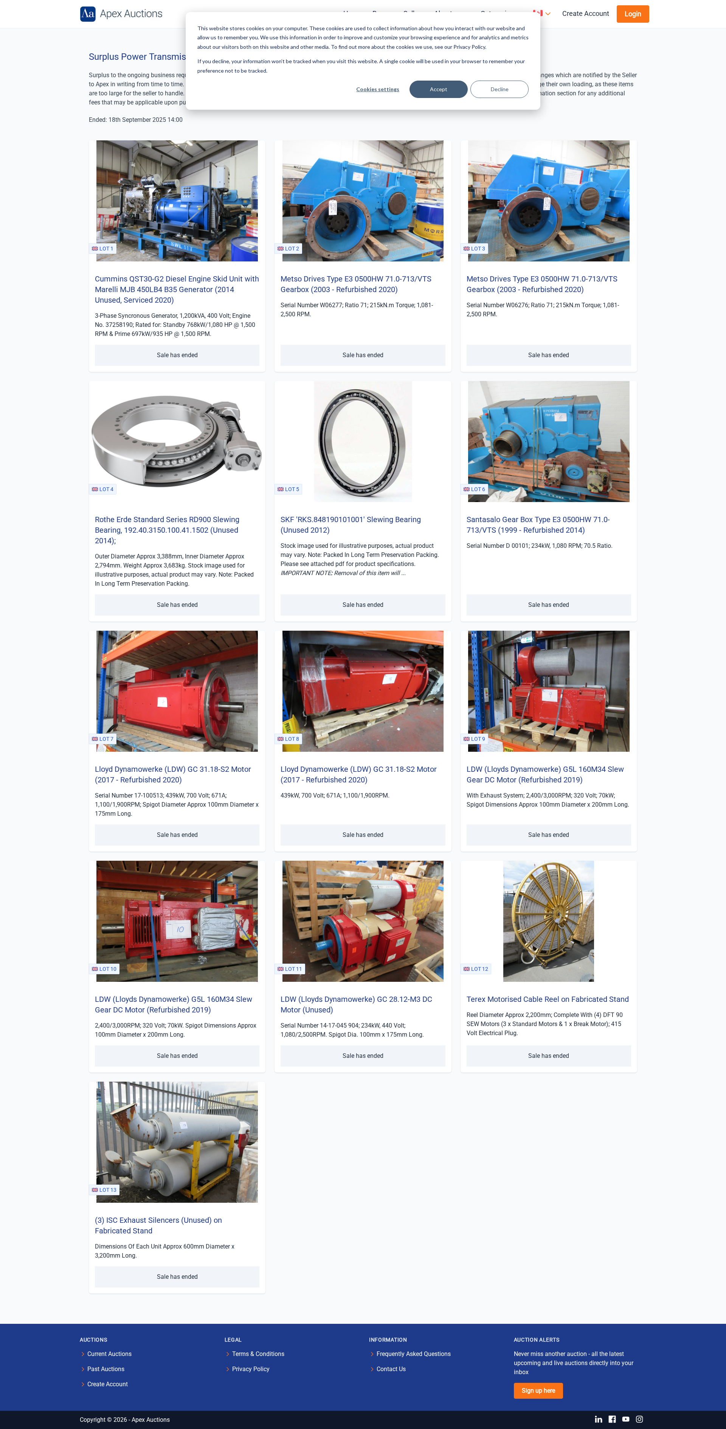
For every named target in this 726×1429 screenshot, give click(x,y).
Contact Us (391, 1369)
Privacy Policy (251, 1369)
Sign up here (538, 1390)
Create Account (585, 13)
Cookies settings (377, 89)
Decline (500, 89)
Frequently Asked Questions (414, 1353)
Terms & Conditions (258, 1353)
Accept (438, 89)
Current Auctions (109, 1353)
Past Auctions (105, 1369)
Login (633, 14)
